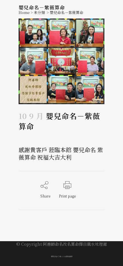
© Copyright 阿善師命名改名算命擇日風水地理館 (61, 244)
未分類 (39, 12)
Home (24, 12)
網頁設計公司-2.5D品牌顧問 (61, 256)
